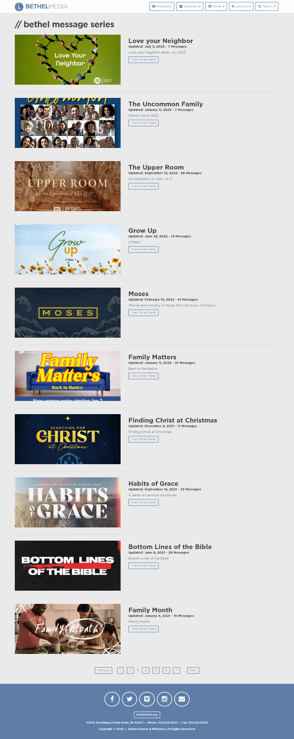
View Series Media (143, 59)
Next (193, 670)
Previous (103, 670)
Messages (163, 6)
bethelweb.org (147, 714)
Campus (241, 6)
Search (267, 6)
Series (217, 6)
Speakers (191, 6)
